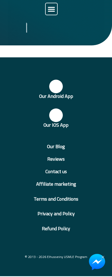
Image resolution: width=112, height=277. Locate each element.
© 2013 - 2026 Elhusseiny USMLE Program (56, 257)
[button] (51, 9)
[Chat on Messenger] (97, 262)
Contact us (56, 171)
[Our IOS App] (56, 115)
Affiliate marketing (56, 183)
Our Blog (56, 146)
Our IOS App (56, 124)
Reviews (56, 158)
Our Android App (56, 96)
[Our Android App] (56, 86)
